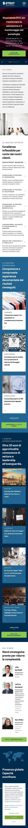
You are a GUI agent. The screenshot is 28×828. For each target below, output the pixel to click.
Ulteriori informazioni (14, 53)
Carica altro (14, 418)
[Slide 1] (10, 62)
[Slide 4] (18, 62)
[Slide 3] (15, 62)
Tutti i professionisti (14, 739)
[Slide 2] (12, 62)
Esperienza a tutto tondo (14, 425)
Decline (14, 821)
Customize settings (14, 813)
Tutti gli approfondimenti (14, 634)
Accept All (14, 817)
